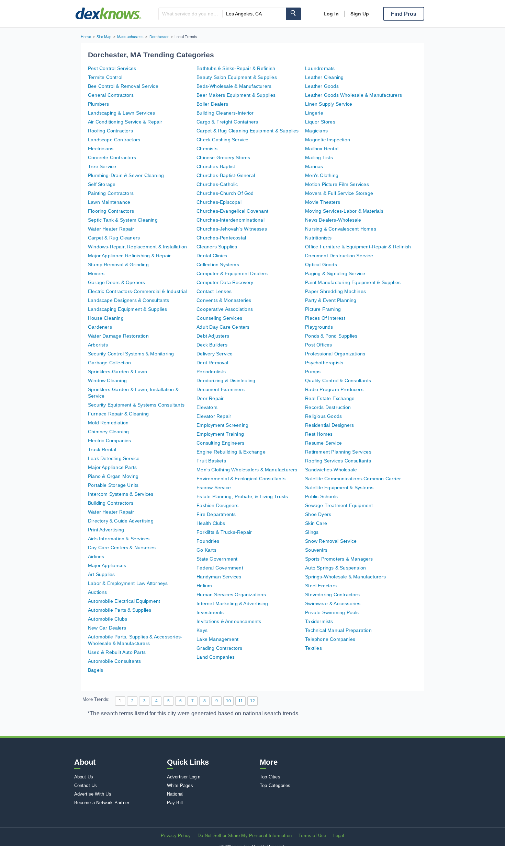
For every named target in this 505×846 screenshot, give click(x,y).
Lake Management (217, 639)
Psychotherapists (324, 362)
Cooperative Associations (225, 309)
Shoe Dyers (318, 514)
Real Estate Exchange (330, 398)
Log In (331, 13)
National (175, 794)
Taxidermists (319, 621)
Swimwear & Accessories (332, 603)
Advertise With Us (92, 794)
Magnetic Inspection (327, 139)
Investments (210, 612)
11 (240, 700)
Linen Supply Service (328, 104)
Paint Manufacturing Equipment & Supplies (353, 282)
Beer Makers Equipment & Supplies (236, 95)
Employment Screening (222, 425)
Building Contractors (110, 503)
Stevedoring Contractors (332, 594)
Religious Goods (323, 416)
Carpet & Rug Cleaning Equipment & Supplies (248, 130)
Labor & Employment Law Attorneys (128, 583)
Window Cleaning (107, 380)
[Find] (293, 14)
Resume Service (323, 443)
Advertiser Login (183, 776)
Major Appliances (107, 565)
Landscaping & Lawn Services (121, 113)
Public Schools (321, 496)
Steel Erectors (321, 585)
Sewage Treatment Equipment (339, 505)
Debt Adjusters (213, 336)
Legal (338, 835)
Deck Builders (212, 345)
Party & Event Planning (330, 300)
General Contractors (111, 95)
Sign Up (359, 13)
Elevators (207, 407)
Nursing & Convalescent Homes (340, 229)
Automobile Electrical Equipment (124, 601)
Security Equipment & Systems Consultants (136, 405)
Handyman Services (219, 576)
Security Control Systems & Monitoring (131, 353)
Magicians (316, 130)
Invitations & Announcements (229, 621)
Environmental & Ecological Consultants (241, 478)
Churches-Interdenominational (231, 220)
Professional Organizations (335, 353)
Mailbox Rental (321, 148)
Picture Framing (323, 309)
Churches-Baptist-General (226, 175)
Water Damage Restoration (118, 336)
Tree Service (102, 166)
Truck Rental (102, 449)
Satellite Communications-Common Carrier (353, 478)
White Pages (180, 785)
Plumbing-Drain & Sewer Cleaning (126, 175)
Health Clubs (211, 523)
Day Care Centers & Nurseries (122, 547)
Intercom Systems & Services (120, 494)
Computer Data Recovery (225, 282)
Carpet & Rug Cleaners (114, 237)
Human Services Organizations (231, 594)
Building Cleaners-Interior (225, 113)
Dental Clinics (212, 255)
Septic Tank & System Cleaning (123, 220)
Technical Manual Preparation (338, 630)
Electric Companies (109, 440)
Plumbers (98, 104)
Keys (202, 630)
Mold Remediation (108, 422)
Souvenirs (316, 550)
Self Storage (101, 184)
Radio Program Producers (334, 389)
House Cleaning (106, 318)
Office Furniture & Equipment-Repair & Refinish (358, 246)
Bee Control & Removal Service (123, 86)
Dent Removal (212, 362)
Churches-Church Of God (225, 193)
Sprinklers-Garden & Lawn (117, 371)
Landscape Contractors (114, 139)
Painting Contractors (111, 193)
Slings (311, 532)
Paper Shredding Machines (335, 291)
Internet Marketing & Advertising (232, 603)
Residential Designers (329, 425)
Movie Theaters (322, 202)
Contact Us (85, 785)
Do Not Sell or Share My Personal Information (245, 835)
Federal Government (220, 568)
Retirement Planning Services (338, 452)
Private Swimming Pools (332, 612)
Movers (96, 273)
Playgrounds (319, 327)
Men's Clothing (321, 175)
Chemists (207, 148)
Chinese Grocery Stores (223, 157)
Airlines (96, 556)
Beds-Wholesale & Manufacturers (234, 86)
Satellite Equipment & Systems (339, 487)
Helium (204, 585)
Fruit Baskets (211, 460)
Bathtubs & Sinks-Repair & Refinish (236, 68)
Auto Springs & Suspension (335, 568)
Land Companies (216, 657)
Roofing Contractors (110, 130)
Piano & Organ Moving (113, 476)
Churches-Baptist (216, 166)
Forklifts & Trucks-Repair (224, 532)
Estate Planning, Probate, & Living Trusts (242, 496)
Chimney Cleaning (108, 431)
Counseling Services (219, 318)
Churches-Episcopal (219, 202)
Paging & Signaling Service (335, 273)
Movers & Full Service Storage (339, 193)
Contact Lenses (214, 291)
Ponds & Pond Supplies (331, 336)
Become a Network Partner (102, 802)
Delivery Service (215, 353)
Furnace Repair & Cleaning (118, 413)
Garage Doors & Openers (116, 282)
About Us (83, 776)
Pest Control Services (112, 68)
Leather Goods (322, 86)
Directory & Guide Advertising (121, 521)
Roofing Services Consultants (338, 460)
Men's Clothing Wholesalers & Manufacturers (247, 469)
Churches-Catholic (217, 184)
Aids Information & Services (118, 538)
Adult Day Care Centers (223, 327)
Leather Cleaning (324, 77)
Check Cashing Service (222, 139)
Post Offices (318, 345)
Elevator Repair (214, 416)
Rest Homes (319, 434)
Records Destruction (328, 407)
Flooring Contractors (111, 211)
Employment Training (220, 434)
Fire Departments (216, 514)
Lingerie (314, 113)
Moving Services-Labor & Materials (344, 211)
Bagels (95, 670)
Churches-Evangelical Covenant (232, 211)
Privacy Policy (176, 835)
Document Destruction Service (339, 255)
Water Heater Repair (111, 229)
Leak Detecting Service (113, 458)
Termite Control (105, 77)
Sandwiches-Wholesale (331, 469)
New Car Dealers (107, 628)
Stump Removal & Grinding (118, 264)
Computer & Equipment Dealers (232, 273)
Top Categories (275, 785)
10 (228, 700)
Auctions (97, 592)
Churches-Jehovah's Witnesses (232, 229)
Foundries (208, 541)
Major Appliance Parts (112, 467)
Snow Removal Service (331, 541)
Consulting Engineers (220, 443)
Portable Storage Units (113, 485)
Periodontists (211, 371)
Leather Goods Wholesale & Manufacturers (353, 95)
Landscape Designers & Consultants (128, 300)
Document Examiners (221, 389)
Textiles (313, 648)
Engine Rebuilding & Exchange (231, 452)
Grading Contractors (219, 648)
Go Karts (206, 550)
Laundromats (320, 68)
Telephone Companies (330, 639)
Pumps (313, 371)
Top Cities (270, 776)
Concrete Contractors (112, 157)
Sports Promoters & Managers (339, 559)
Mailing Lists (319, 157)
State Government (217, 559)
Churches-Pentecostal (221, 237)
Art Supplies (101, 574)
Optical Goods (321, 264)
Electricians (100, 148)
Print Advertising (106, 529)
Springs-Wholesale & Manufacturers (345, 576)
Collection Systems (218, 264)
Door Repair (210, 398)
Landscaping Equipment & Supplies (127, 309)
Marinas (314, 166)
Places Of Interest (325, 318)
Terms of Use (312, 835)
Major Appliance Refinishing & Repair (129, 255)
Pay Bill (175, 802)
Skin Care (316, 523)
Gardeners (100, 327)
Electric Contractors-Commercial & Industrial (137, 291)
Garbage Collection (109, 362)
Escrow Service (214, 487)
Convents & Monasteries (224, 300)
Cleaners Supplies (217, 246)
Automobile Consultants (114, 661)
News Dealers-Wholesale (333, 220)
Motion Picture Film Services (337, 184)
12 (252, 700)
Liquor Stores (320, 122)
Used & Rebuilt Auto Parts (117, 652)
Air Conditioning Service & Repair (125, 122)
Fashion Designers (217, 505)
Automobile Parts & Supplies (119, 610)
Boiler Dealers (212, 104)
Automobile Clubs (107, 619)
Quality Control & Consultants (338, 380)
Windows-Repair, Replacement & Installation (137, 246)
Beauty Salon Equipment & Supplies (237, 77)
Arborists (98, 345)
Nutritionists (318, 237)
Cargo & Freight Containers (227, 122)
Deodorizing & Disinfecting (226, 380)
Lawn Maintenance (109, 202)
